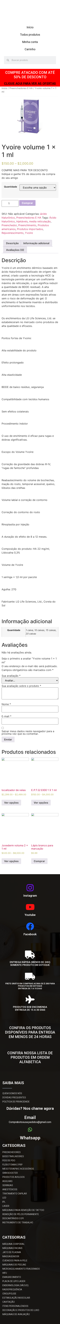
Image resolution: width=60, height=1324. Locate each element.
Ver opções (11, 802)
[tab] (12, 243)
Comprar (27, 203)
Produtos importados (30, 229)
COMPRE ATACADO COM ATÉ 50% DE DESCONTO (30, 74)
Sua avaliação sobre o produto (21, 686)
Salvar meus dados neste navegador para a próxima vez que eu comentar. (28, 732)
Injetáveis (22, 221)
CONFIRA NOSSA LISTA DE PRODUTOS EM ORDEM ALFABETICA (30, 1057)
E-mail (6, 716)
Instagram (30, 895)
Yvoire (29, 232)
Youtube (30, 914)
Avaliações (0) (15, 249)
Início (30, 27)
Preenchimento (27, 225)
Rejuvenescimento (13, 232)
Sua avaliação (11, 675)
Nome (6, 704)
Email (30, 1117)
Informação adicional (36, 243)
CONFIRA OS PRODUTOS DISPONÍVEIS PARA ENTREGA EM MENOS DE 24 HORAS (30, 1032)
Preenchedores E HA (21, 88)
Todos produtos (30, 34)
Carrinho (30, 49)
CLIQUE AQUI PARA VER (30, 1043)
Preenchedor (9, 225)
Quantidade (10, 187)
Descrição (12, 243)
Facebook (30, 934)
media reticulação (40, 221)
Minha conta (30, 42)
